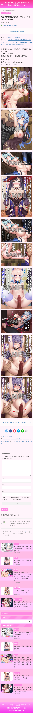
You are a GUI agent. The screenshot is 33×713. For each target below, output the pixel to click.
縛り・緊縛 (21, 441)
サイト (3, 491)
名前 (3, 478)
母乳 (9, 441)
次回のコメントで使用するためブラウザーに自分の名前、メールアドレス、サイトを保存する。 (15, 498)
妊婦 (24, 439)
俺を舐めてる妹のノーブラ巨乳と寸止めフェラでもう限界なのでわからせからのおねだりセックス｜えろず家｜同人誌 (22, 576)
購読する (6, 613)
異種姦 (17, 441)
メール (4, 484)
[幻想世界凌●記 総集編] (16, 107)
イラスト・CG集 (6, 439)
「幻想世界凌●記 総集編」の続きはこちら (16, 423)
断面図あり (5, 441)
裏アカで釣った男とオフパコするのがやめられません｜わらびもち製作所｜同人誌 (22, 604)
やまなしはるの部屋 (14, 38)
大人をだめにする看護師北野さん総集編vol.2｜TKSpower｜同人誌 (22, 549)
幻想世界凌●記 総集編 (16, 31)
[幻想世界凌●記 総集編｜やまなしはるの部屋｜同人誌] (18, 430)
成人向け (27, 439)
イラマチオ (13, 439)
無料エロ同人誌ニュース (16, 5)
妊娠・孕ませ (19, 439)
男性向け (13, 441)
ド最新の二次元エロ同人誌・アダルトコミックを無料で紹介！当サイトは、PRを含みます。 (16, 705)
